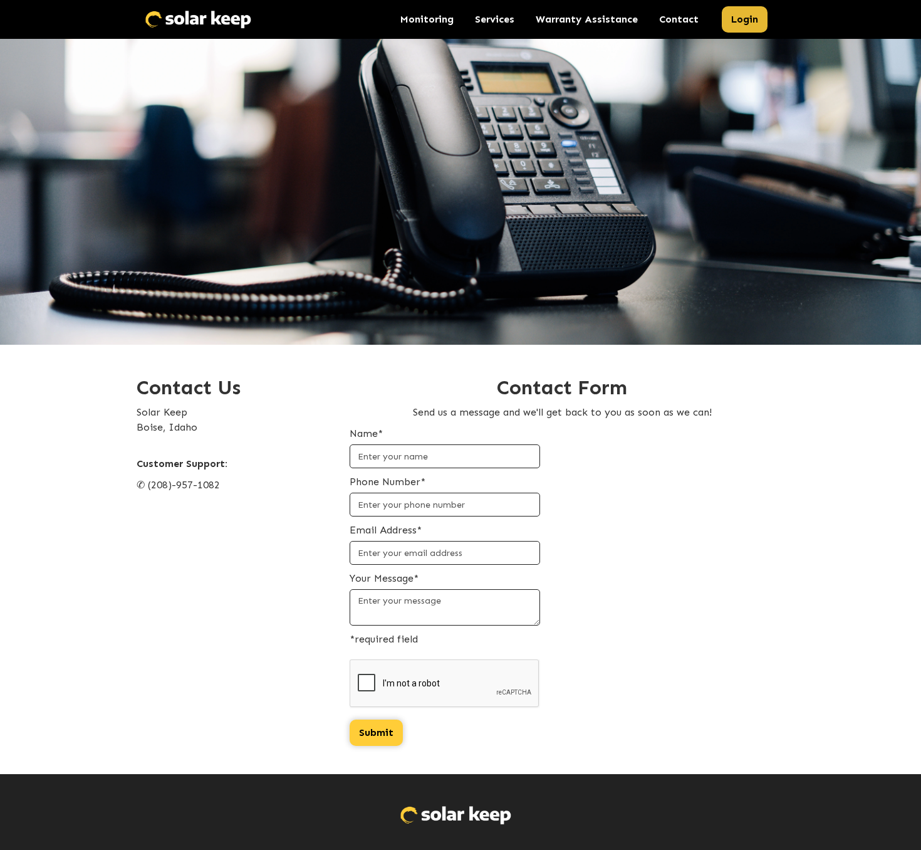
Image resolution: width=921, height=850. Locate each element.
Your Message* (384, 578)
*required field (384, 639)
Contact (679, 19)
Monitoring (427, 19)
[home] (198, 19)
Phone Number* (387, 482)
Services (494, 19)
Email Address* (386, 530)
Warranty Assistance (587, 19)
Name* (366, 433)
